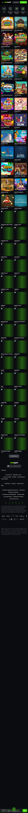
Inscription (23, 2)
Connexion (16, 2)
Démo (7, 23)
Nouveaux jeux (21, 477)
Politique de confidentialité (9, 494)
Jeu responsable (8, 496)
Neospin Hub (20, 483)
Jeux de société (7, 477)
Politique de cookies (18, 496)
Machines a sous (17, 475)
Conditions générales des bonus (10, 490)
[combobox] (14, 11)
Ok (25, 810)
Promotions (7, 483)
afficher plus (14, 456)
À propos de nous (14, 499)
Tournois (13, 483)
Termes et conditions (13, 492)
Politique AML (20, 494)
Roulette (14, 477)
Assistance (22, 490)
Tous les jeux (8, 475)
